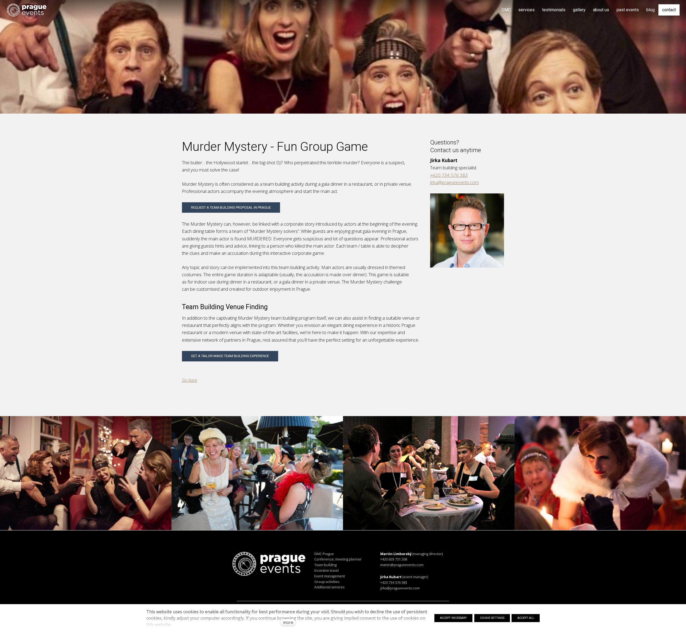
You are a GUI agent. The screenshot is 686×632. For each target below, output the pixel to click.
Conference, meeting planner (337, 559)
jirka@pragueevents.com (454, 182)
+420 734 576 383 (449, 175)
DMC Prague (324, 553)
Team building (325, 564)
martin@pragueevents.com (401, 564)
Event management (329, 576)
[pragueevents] (26, 10)
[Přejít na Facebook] (248, 591)
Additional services (329, 587)
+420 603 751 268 (393, 559)
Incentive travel (326, 570)
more (288, 622)
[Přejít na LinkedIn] (275, 591)
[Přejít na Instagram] (261, 591)
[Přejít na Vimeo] (288, 591)
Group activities (326, 581)
